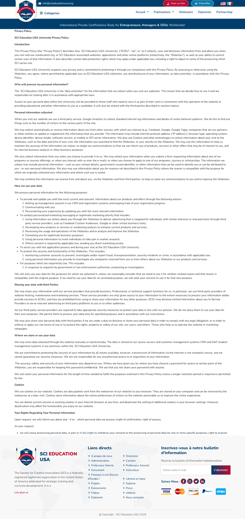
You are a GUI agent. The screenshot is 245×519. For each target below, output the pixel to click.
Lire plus (20, 492)
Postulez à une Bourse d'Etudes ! (103, 477)
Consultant (97, 470)
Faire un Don (177, 3)
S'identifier (204, 3)
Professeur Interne (102, 465)
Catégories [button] (52, 13)
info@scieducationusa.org (57, 3)
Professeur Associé (137, 465)
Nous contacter (134, 497)
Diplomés (204, 12)
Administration (99, 461)
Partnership (224, 12)
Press (129, 488)
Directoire (131, 456)
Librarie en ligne (135, 479)
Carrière (130, 461)
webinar (130, 493)
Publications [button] (162, 12)
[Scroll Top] (225, 503)
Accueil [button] (141, 12)
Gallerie (130, 483)
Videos (95, 493)
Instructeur (132, 470)
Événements (98, 488)
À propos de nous (101, 456)
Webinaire (186, 12)
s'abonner (221, 470)
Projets (95, 483)
